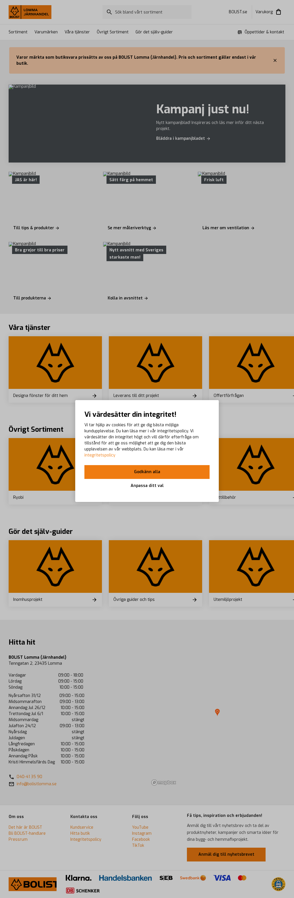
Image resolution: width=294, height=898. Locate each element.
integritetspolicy (99, 455)
